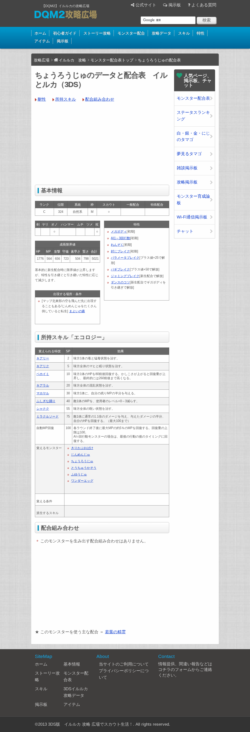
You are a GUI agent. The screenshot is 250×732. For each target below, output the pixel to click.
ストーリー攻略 (97, 33)
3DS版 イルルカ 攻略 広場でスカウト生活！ (90, 724)
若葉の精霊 (115, 632)
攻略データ (161, 33)
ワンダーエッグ (82, 481)
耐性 (42, 99)
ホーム (40, 33)
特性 (200, 33)
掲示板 (174, 5)
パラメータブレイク (125, 257)
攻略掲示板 (187, 182)
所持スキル (65, 99)
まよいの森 (77, 311)
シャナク (42, 408)
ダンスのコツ (120, 282)
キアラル (42, 385)
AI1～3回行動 (120, 238)
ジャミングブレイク (125, 276)
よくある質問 (203, 5)
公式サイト (145, 5)
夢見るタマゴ (189, 153)
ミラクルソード (47, 416)
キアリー (42, 358)
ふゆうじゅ (79, 474)
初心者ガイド (64, 33)
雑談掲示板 (187, 168)
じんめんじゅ (80, 454)
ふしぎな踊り (45, 401)
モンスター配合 (131, 33)
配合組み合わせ (99, 99)
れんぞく (117, 245)
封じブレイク (120, 251)
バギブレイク (120, 269)
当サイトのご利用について (124, 664)
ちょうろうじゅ (82, 461)
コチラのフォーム (174, 669)
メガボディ (119, 231)
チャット (185, 231)
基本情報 (71, 664)
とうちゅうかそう (83, 468)
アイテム (42, 41)
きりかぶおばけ (82, 448)
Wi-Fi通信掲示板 (192, 217)
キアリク (42, 366)
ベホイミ (42, 374)
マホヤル (42, 393)
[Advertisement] (102, 143)
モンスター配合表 (193, 98)
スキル (184, 33)
